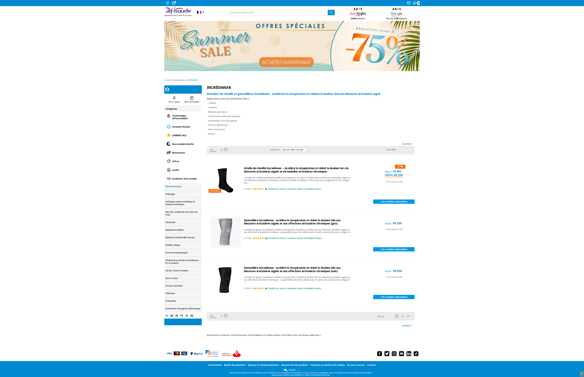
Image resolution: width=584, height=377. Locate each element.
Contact (371, 365)
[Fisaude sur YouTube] (401, 353)
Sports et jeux (183, 278)
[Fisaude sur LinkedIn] (408, 353)
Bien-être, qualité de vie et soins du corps (183, 213)
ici (328, 375)
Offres (183, 161)
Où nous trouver (356, 365)
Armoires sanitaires (183, 286)
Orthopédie (183, 301)
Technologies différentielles (183, 116)
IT (187, 315)
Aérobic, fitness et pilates (183, 270)
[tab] (174, 99)
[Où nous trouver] (168, 3)
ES (177, 315)
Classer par (275, 150)
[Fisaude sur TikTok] (416, 353)
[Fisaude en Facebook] (379, 353)
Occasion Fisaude (183, 126)
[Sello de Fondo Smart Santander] (232, 353)
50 (408, 316)
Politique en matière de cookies (327, 365)
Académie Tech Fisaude (183, 178)
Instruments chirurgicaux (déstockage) (183, 308)
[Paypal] (196, 353)
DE (171, 315)
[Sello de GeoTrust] (212, 353)
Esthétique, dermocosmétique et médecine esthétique (183, 203)
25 (402, 316)
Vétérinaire (183, 293)
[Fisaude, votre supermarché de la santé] (178, 12)
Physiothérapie (178, 80)
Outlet (183, 169)
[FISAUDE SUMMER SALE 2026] (292, 46)
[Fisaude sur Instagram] (394, 353)
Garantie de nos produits (294, 365)
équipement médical (183, 230)
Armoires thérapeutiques (183, 252)
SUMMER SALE (183, 135)
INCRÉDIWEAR (192, 80)
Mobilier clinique (183, 245)
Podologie (183, 194)
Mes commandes (192, 102)
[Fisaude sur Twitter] (386, 353)
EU (191, 315)
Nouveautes (183, 152)
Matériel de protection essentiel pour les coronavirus (183, 262)
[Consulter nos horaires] (174, 3)
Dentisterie (183, 222)
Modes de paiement (234, 365)
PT (181, 315)
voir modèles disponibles (394, 201)
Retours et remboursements (263, 365)
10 (397, 316)
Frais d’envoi (215, 365)
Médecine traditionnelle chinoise (183, 237)
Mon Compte (174, 102)
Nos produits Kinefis (183, 144)
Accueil (167, 80)
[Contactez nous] (409, 3)
